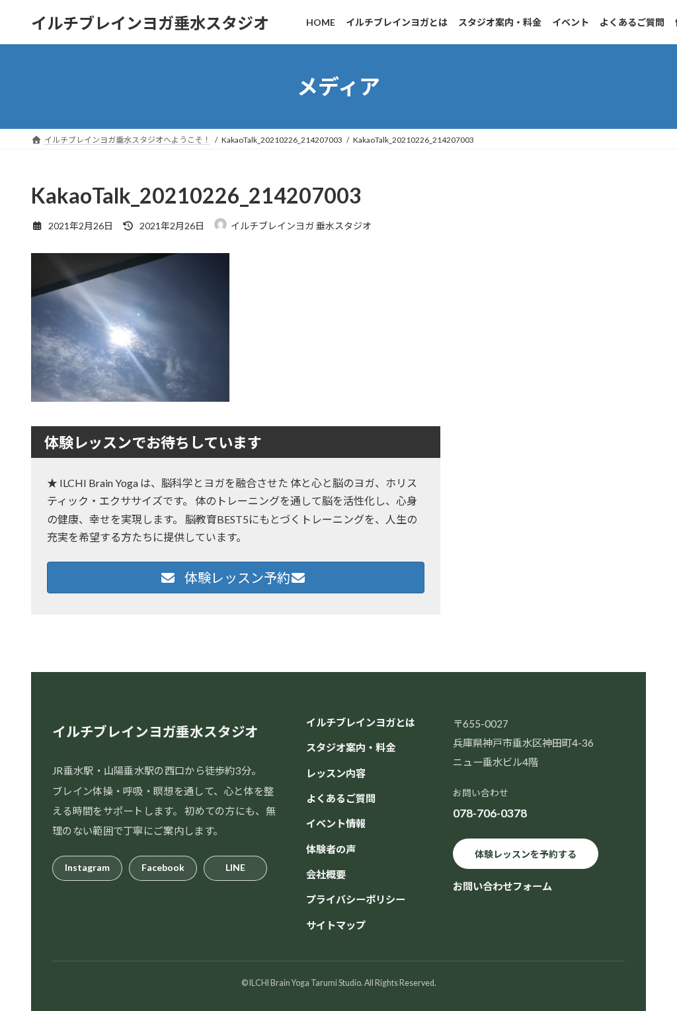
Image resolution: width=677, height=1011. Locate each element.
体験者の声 (331, 849)
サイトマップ (336, 925)
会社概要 (326, 874)
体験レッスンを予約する (526, 854)
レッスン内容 (336, 773)
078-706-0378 (490, 813)
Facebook (162, 867)
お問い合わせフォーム (502, 886)
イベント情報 (336, 823)
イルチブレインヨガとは (360, 722)
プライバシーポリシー (355, 899)
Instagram (87, 867)
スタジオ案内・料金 (350, 747)
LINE (235, 867)
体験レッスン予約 (236, 577)
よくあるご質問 (341, 798)
